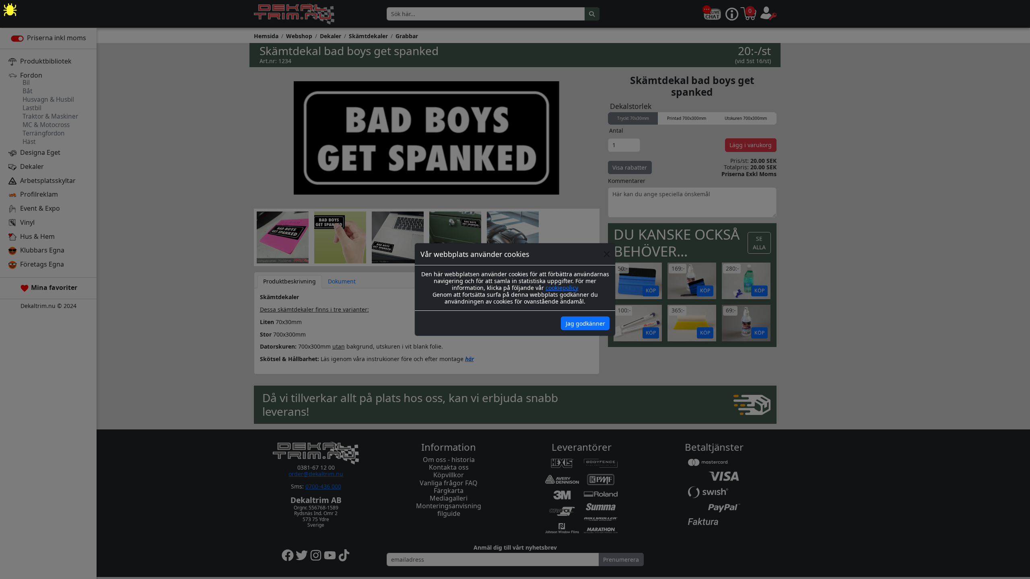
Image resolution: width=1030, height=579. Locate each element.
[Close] (606, 254)
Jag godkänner (585, 323)
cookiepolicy (562, 288)
